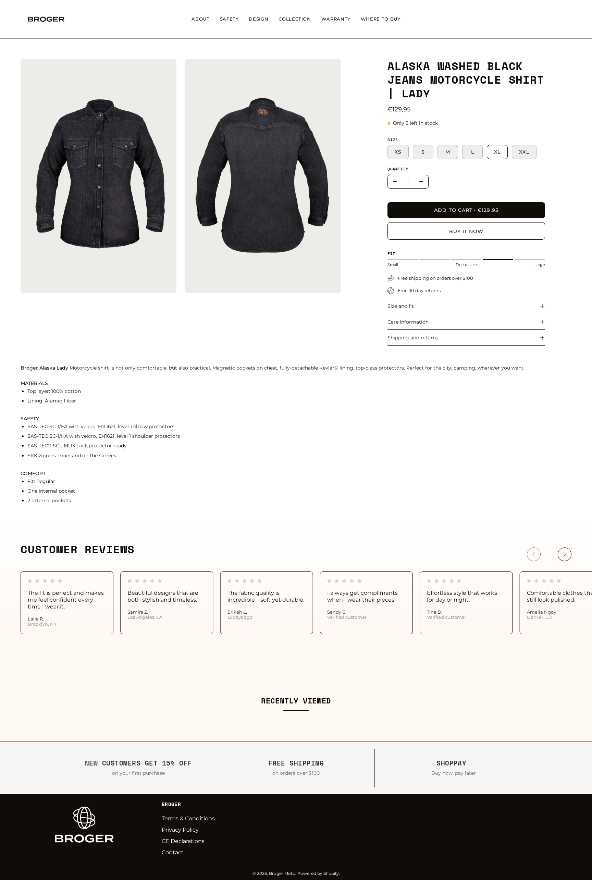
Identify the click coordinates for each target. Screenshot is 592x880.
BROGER (171, 804)
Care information (408, 322)
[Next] (564, 554)
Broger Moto (282, 873)
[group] (296, 602)
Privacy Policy (180, 830)
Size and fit (400, 306)
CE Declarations (183, 841)
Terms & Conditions (188, 818)
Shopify (331, 873)
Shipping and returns (412, 338)
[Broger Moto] (46, 19)
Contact (173, 852)
